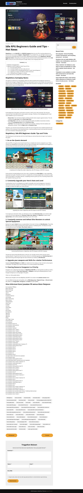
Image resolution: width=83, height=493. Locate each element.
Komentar (10, 450)
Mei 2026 (73, 86)
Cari (74, 47)
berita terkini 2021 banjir (46, 402)
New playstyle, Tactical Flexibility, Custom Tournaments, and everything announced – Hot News (65, 55)
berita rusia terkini (20, 402)
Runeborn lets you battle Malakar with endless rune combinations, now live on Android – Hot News (66, 61)
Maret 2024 (61, 107)
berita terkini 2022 (10, 409)
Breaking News (72, 3)
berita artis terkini (18, 397)
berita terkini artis (10, 414)
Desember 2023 (69, 110)
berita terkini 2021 (36, 402)
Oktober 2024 (61, 100)
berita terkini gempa (40, 414)
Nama (9, 464)
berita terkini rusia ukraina (34, 421)
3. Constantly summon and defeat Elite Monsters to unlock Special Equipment (24, 70)
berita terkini (28, 402)
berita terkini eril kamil (30, 414)
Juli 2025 (61, 98)
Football (7, 304)
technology (8, 297)
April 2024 (74, 105)
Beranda (65, 3)
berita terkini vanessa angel (11, 426)
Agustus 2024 (61, 103)
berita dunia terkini (36, 397)
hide (25, 62)
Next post (47, 435)
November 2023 (62, 112)
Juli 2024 (68, 103)
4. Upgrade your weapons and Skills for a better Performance (21, 71)
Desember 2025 (70, 91)
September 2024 (70, 100)
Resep (7, 317)
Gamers (7, 309)
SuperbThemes (49, 491)
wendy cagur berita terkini (32, 429)
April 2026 (61, 88)
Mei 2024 (67, 105)
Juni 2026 (67, 86)
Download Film (9, 320)
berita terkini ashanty (19, 414)
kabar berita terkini (40, 426)
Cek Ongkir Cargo (10, 319)
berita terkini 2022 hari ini (20, 409)
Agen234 (8, 313)
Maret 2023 (68, 117)
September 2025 (62, 95)
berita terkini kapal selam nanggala (13, 419)
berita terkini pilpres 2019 (21, 421)
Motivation (8, 294)
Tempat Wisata (9, 301)
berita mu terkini (31, 400)
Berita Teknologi (9, 288)
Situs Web (9, 470)
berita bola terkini (27, 397)
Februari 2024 (68, 107)
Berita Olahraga (9, 290)
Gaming (7, 306)
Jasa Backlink (9, 312)
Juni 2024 (61, 105)
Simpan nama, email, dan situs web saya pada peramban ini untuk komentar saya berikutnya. (28, 477)
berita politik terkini (10, 402)
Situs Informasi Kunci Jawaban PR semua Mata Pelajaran (18, 74)
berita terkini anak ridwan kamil (43, 412)
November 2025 (62, 93)
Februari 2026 (61, 91)
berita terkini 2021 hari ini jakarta (13, 407)
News (15, 287)
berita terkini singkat (23, 424)
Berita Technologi (10, 298)
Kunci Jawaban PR (10, 287)
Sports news (8, 291)
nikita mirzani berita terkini (12, 429)
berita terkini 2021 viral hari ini (43, 407)
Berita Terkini (9, 300)
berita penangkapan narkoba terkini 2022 (44, 400)
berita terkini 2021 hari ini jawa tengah (28, 407)
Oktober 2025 (70, 93)
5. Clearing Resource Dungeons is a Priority (17, 73)
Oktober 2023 (70, 112)
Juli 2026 (61, 86)
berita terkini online (41, 419)
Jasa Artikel (8, 310)
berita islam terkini (22, 400)
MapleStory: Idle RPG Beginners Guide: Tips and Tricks (17, 66)
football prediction (10, 295)
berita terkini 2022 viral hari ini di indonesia (35, 409)
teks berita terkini (22, 429)
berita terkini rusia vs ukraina (12, 424)
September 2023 (62, 115)
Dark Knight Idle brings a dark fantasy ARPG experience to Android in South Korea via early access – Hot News (66, 79)
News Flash (8, 303)
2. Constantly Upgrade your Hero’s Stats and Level (19, 68)
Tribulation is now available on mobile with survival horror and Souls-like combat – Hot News (66, 74)
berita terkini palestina (11, 421)
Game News (8, 307)
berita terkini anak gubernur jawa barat (14, 412)
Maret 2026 (68, 88)
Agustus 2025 (70, 95)
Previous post (11, 435)
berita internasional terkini (11, 400)
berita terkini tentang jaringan (35, 424)
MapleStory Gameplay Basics (12, 64)
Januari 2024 (61, 110)
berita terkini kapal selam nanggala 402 (29, 419)
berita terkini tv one (46, 424)
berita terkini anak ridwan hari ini (29, 412)
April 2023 (61, 117)
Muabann (19, 2)
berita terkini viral (22, 426)
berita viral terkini (31, 426)
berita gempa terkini (46, 397)
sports (7, 293)
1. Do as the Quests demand (14, 67)
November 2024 (68, 98)
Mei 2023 (69, 115)
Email (31, 464)
